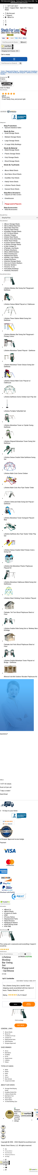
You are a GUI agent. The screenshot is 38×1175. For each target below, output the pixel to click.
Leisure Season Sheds (12, 243)
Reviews (2, 74)
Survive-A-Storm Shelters (13, 263)
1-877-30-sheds (5, 784)
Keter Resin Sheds (11, 241)
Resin (6, 1073)
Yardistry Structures (11, 270)
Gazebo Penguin (10, 235)
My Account (10, 13)
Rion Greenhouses (11, 254)
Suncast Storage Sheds (13, 261)
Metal (6, 1069)
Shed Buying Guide (11, 924)
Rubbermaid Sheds (11, 256)
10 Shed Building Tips (11, 1101)
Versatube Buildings (12, 269)
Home (3, 71)
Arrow (6, 1051)
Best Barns (8, 1052)
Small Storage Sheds (12, 133)
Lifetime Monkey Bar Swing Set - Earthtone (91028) (22, 72)
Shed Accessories (11, 209)
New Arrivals (8, 1079)
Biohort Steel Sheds (11, 230)
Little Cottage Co (10, 246)
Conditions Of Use (10, 1036)
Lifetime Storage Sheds (13, 244)
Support (9, 15)
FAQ (6, 915)
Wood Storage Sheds (12, 161)
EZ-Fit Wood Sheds (11, 233)
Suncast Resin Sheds (12, 189)
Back (15, 1004)
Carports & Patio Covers (13, 195)
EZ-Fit (6, 1056)
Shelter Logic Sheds (12, 257)
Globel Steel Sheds (11, 237)
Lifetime (7, 1060)
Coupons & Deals (11, 913)
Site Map (8, 926)
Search (24, 42)
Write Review (28, 1004)
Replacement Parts (11, 919)
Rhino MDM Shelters (12, 252)
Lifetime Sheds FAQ (10, 1094)
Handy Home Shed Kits (13, 239)
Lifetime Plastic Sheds (12, 185)
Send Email (4, 794)
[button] (5, 1163)
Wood (6, 1077)
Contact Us (8, 1037)
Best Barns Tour (9, 1096)
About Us (10, 17)
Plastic (7, 1071)
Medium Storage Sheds (13, 137)
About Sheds (9, 911)
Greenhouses (9, 198)
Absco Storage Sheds (12, 224)
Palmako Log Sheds (12, 248)
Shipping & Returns (11, 923)
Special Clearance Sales (13, 128)
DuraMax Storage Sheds (13, 231)
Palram (7, 1062)
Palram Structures (11, 250)
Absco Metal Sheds (11, 170)
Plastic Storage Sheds (12, 154)
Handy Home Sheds (11, 182)
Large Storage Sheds (12, 141)
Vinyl (6, 1075)
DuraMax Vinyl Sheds (12, 178)
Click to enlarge (19, 1020)
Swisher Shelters (10, 265)
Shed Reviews (10, 921)
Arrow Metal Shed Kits (12, 226)
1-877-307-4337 (12, 6)
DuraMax (7, 1054)
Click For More (5, 88)
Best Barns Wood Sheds (13, 174)
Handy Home (8, 1058)
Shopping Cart (10, 51)
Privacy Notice (10, 917)
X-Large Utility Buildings (13, 144)
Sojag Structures (10, 259)
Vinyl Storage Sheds (12, 157)
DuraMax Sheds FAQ (10, 1092)
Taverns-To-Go (10, 267)
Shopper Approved (10, 1043)
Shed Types (8, 1098)
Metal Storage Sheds (12, 150)
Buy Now (20, 1025)
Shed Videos (8, 1099)
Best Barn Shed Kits (11, 228)
